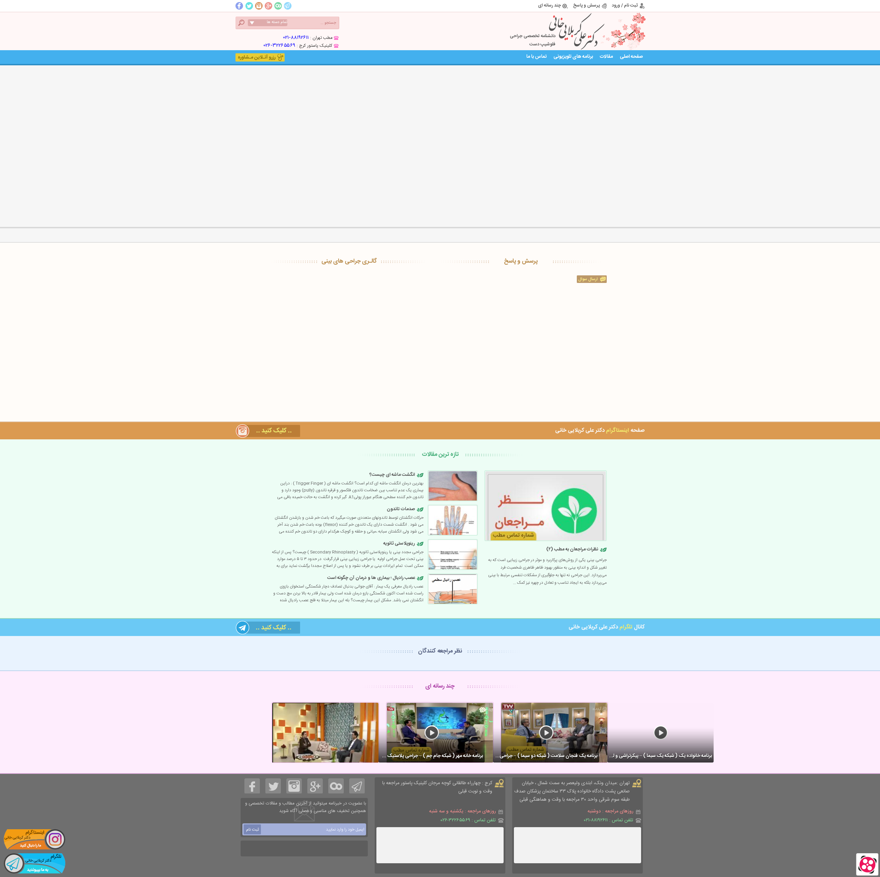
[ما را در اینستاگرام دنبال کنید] (34, 839)
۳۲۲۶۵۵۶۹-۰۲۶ (279, 45)
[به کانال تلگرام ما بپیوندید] (34, 863)
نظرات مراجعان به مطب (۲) (572, 549)
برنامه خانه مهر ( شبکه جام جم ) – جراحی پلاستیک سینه (430, 756)
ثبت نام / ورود (625, 5)
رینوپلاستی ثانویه (399, 543)
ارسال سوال (588, 279)
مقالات (606, 57)
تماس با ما (536, 57)
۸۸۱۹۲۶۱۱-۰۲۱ (296, 37)
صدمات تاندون (401, 509)
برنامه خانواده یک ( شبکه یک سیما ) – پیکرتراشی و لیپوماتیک (659, 756)
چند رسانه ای (549, 5)
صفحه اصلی (631, 57)
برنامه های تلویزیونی (573, 57)
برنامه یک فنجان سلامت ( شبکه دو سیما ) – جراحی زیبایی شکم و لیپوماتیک (545, 756)
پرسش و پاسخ (586, 5)
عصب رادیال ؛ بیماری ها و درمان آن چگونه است (371, 578)
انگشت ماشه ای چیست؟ (392, 475)
